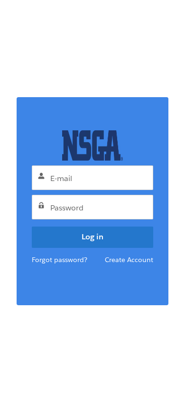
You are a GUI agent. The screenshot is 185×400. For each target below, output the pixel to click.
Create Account (129, 259)
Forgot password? (59, 259)
